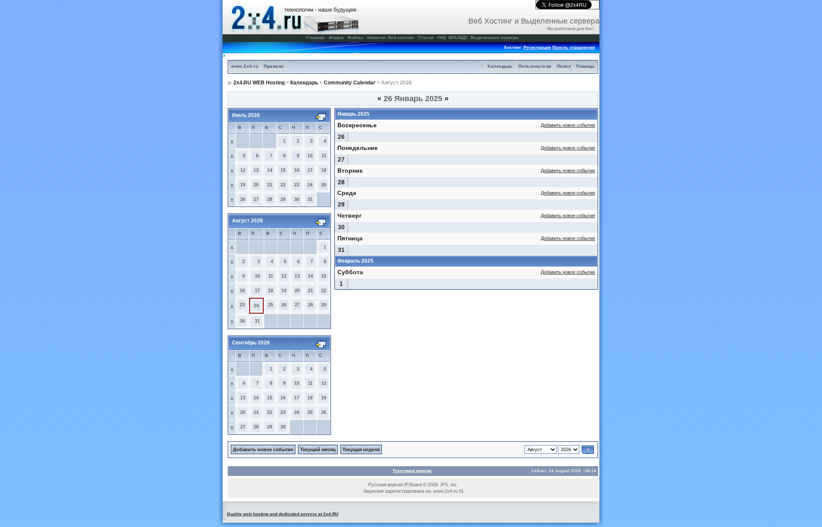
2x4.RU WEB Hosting (259, 83)
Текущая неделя (361, 449)
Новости (376, 37)
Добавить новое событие (568, 125)
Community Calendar (349, 83)
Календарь (500, 66)
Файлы (355, 37)
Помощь (585, 66)
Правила (274, 66)
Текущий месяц (318, 449)
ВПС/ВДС (458, 37)
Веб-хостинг (401, 37)
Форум (336, 37)
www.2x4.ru (244, 66)
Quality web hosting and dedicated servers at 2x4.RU (282, 514)
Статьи (425, 37)
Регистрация (537, 47)
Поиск (564, 66)
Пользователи (534, 66)
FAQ (442, 37)
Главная (316, 37)
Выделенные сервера (494, 37)
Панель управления (573, 47)
